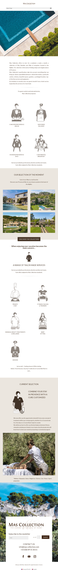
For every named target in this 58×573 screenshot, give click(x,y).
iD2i (16, 564)
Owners (41, 564)
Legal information (34, 564)
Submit (45, 537)
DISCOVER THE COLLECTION (29, 239)
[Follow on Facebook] (23, 556)
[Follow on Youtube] (29, 556)
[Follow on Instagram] (34, 556)
